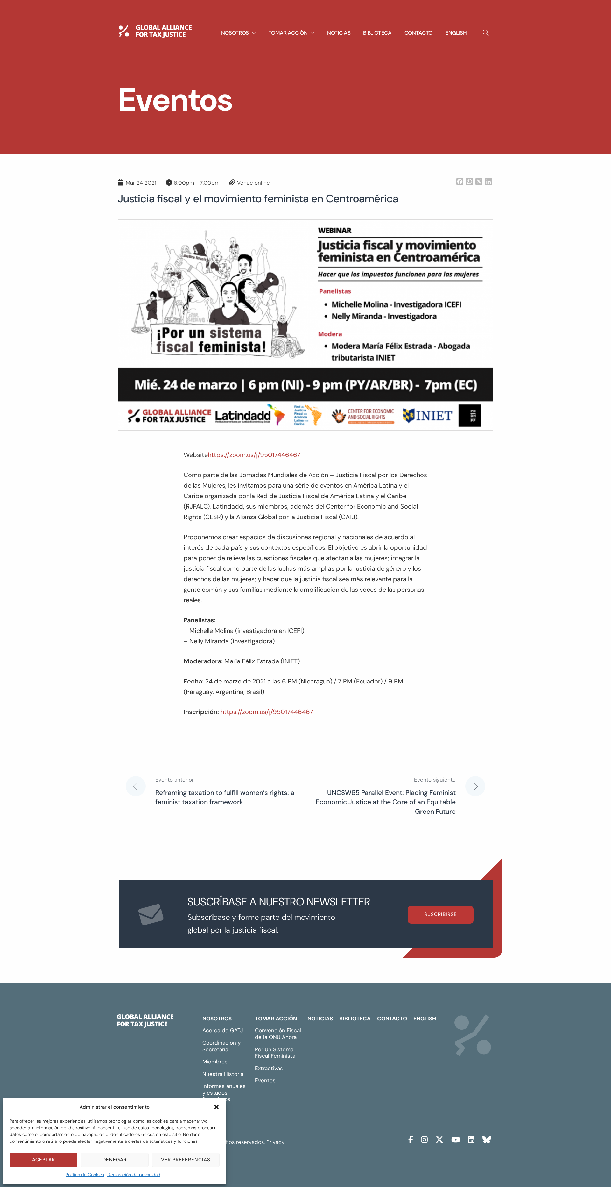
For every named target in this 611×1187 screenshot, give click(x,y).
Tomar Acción (276, 1018)
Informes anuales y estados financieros (224, 1093)
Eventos (265, 1080)
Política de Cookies (85, 1174)
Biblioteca (377, 32)
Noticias (338, 32)
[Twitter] (439, 1139)
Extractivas (269, 1068)
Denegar (114, 1159)
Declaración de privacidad (133, 1174)
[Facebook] (410, 1139)
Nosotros (217, 1018)
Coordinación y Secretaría (221, 1046)
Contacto (418, 32)
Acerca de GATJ (222, 1030)
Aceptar (43, 1159)
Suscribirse (440, 914)
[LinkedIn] (471, 1139)
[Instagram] (424, 1139)
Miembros (215, 1061)
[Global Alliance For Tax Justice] (145, 1022)
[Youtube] (455, 1139)
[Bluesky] (486, 1139)
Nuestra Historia (222, 1073)
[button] (216, 1107)
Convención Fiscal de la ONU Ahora (278, 1033)
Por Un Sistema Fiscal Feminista (275, 1053)
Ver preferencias (185, 1159)
